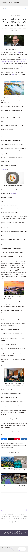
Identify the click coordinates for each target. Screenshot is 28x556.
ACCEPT (22, 548)
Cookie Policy (5, 551)
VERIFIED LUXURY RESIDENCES (16, 514)
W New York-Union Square (7, 447)
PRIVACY (16, 518)
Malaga (3, 445)
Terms (8, 550)
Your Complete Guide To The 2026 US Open (7, 486)
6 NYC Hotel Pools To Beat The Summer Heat (20, 470)
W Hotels (22, 66)
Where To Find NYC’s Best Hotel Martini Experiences (20, 486)
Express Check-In (19, 443)
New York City (9, 445)
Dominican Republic (20, 61)
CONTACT (23, 518)
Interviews (16, 15)
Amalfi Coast (4, 169)
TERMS (10, 518)
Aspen (13, 74)
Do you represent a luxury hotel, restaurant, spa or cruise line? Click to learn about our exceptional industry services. (14, 533)
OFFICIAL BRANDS (14, 516)
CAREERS (4, 516)
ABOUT (4, 514)
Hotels (10, 15)
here (4, 4)
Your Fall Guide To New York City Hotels (7, 469)
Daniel (12, 193)
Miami (18, 52)
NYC (16, 193)
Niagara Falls (17, 445)
